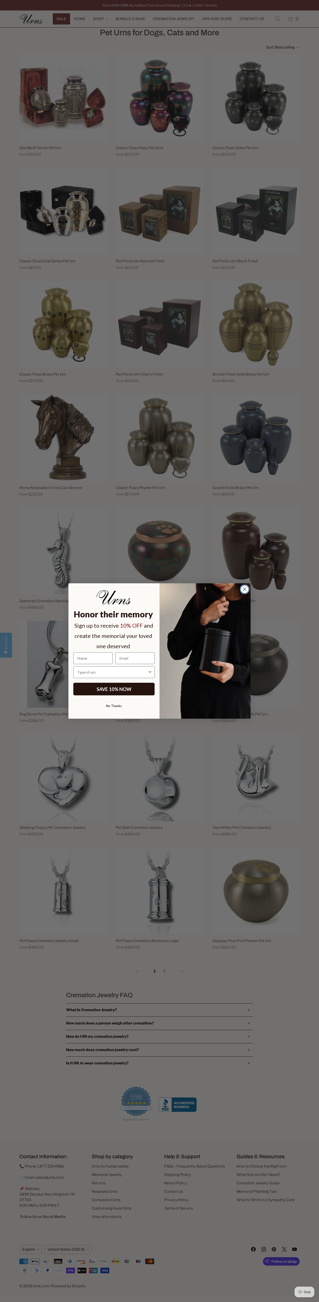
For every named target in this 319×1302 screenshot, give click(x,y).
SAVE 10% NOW (114, 689)
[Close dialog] (245, 589)
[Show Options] (150, 672)
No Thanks (114, 706)
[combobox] (112, 672)
